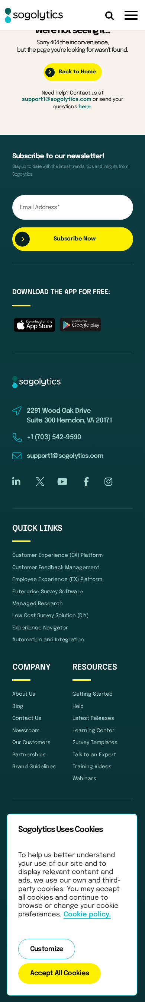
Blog (17, 706)
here (84, 106)
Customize (47, 949)
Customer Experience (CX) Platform (57, 555)
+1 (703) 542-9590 (54, 437)
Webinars (84, 778)
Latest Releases (93, 718)
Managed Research (37, 603)
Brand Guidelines (34, 766)
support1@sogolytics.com (56, 99)
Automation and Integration (48, 639)
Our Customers (31, 742)
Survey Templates (94, 742)
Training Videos (92, 766)
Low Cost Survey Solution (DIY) (50, 615)
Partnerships (29, 754)
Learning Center (93, 730)
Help (78, 706)
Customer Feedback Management (55, 567)
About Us (23, 694)
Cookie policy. (87, 914)
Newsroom (25, 730)
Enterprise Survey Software (47, 591)
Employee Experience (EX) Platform (57, 579)
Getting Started (92, 694)
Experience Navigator (40, 628)
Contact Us (26, 718)
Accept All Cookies (59, 973)
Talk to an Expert (94, 754)
